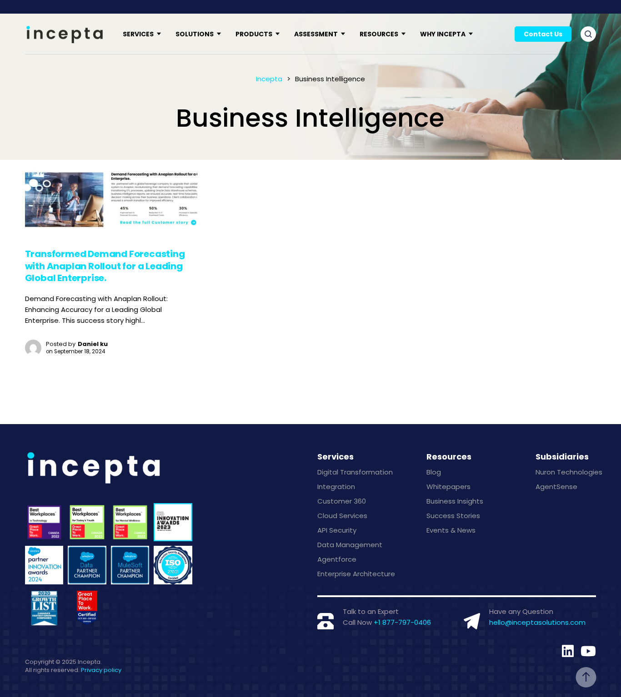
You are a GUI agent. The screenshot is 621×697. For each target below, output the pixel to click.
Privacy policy (101, 670)
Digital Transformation (355, 472)
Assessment (316, 34)
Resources (379, 34)
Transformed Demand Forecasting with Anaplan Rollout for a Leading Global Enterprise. (105, 265)
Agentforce (336, 559)
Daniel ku (93, 344)
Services (138, 34)
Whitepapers (448, 486)
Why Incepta (443, 34)
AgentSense (556, 486)
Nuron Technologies (569, 472)
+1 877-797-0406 (402, 622)
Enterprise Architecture (356, 573)
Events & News (451, 530)
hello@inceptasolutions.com (537, 622)
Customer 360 (341, 501)
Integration (336, 486)
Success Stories (453, 515)
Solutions (194, 34)
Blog (433, 472)
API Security (336, 530)
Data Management (349, 544)
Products (253, 34)
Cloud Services (342, 515)
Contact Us (543, 34)
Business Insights (454, 501)
